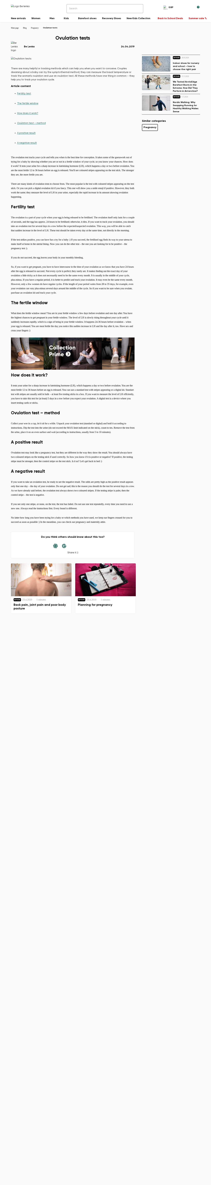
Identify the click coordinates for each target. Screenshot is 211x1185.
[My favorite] (182, 8)
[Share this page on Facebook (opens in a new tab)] (72, 545)
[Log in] (189, 8)
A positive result (26, 133)
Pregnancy (149, 127)
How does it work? (27, 113)
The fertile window (27, 103)
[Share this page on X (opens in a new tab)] (81, 545)
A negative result (27, 143)
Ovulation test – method (31, 123)
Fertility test (24, 93)
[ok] (139, 8)
